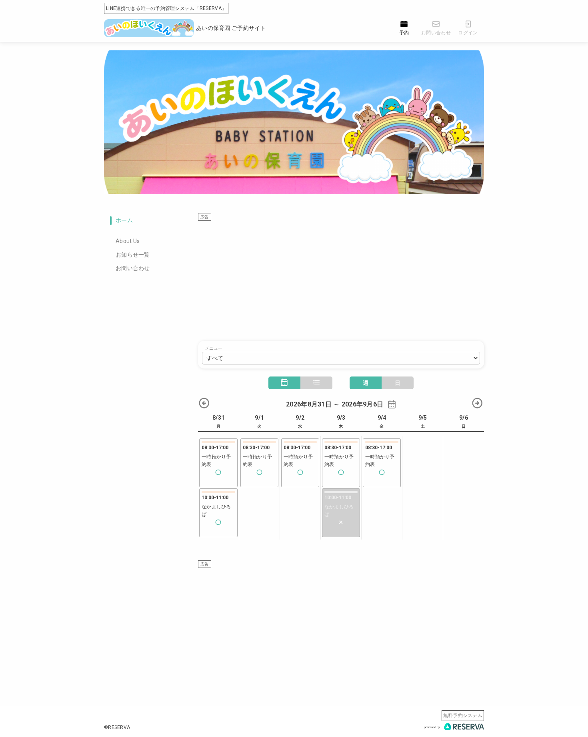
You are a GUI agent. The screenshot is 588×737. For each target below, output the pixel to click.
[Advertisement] (341, 277)
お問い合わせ (133, 268)
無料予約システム (462, 715)
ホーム (124, 220)
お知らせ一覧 (133, 254)
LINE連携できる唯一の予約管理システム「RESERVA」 (166, 8)
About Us (128, 241)
